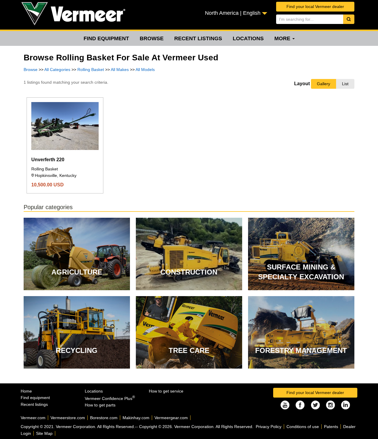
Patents (331, 426)
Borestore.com (104, 417)
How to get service (166, 391)
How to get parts (100, 405)
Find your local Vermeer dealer (315, 6)
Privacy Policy (268, 426)
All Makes (120, 69)
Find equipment (106, 38)
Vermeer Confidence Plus (110, 398)
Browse (152, 38)
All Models (145, 69)
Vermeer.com (33, 417)
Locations (248, 38)
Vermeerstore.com (67, 417)
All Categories (57, 69)
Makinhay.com (136, 417)
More (283, 38)
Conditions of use (302, 426)
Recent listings (198, 38)
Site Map (44, 433)
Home (26, 391)
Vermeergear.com (171, 417)
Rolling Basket (90, 69)
